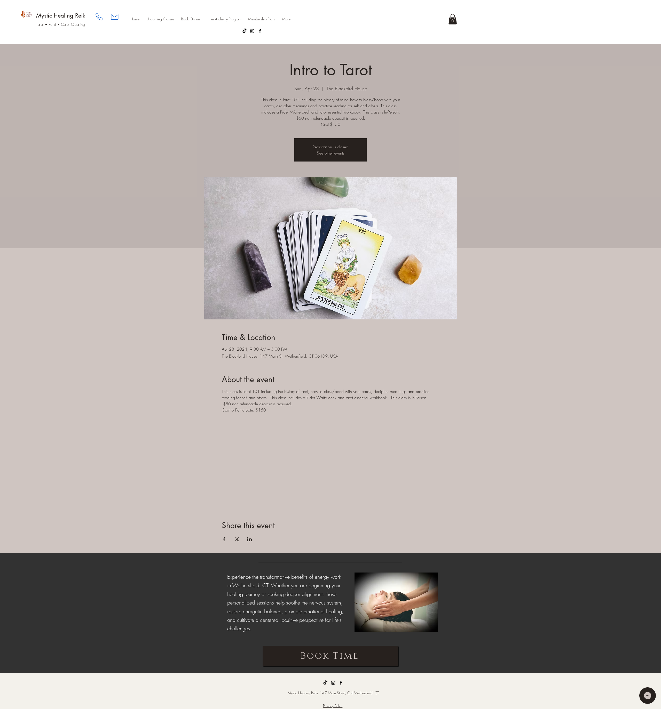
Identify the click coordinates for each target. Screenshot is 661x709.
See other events (330, 153)
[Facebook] (260, 31)
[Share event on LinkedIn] (249, 539)
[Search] (451, 22)
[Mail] (114, 17)
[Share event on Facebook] (224, 539)
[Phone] (99, 17)
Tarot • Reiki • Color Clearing (60, 24)
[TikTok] (244, 31)
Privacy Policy (333, 705)
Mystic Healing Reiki (61, 15)
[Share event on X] (236, 539)
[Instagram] (252, 31)
